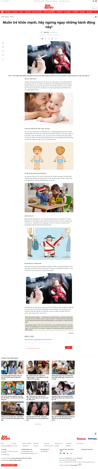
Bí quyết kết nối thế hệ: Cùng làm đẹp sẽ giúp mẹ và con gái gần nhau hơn (37, 418)
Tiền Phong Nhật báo (51, 1)
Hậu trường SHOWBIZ (49, 11)
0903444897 (45, 451)
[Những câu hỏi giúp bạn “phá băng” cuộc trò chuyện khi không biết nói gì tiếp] (12, 408)
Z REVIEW (75, 11)
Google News (96, 17)
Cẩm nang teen (7, 16)
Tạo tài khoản (36, 339)
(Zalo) (31, 451)
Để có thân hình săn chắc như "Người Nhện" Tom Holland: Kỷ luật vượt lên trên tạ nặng (37, 377)
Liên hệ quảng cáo (26, 449)
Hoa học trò (5, 437)
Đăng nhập (27, 339)
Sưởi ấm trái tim (58, 443)
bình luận (55, 38)
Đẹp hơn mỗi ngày (37, 11)
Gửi (69, 347)
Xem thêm (96, 12)
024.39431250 (6, 454)
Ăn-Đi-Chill (59, 11)
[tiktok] (68, 453)
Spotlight (82, 11)
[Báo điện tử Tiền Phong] (81, 439)
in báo (52, 38)
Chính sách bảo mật (87, 449)
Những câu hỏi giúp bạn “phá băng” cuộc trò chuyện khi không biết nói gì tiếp (12, 418)
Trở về (3, 59)
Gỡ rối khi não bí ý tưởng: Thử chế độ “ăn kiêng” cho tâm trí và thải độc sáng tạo (12, 398)
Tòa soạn (3, 449)
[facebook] (93, 1)
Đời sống (8, 11)
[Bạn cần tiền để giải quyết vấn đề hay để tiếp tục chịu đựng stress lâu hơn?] (63, 408)
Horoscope (89, 11)
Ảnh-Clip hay (67, 11)
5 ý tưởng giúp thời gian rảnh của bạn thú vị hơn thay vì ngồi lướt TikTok (11, 377)
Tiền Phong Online (39, 1)
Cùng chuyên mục (9, 358)
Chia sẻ (3, 47)
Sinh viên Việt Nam (64, 1)
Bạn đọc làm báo (9, 465)
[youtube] (96, 1)
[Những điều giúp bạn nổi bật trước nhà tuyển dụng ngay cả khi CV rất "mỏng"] (63, 367)
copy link (49, 38)
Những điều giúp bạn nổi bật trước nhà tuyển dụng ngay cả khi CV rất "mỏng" (62, 377)
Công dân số (25, 445)
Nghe (3, 43)
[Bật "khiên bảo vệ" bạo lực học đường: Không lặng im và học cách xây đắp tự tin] (37, 388)
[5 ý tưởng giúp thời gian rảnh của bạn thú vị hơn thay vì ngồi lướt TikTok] (12, 367)
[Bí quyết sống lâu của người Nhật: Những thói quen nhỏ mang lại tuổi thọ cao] (63, 388)
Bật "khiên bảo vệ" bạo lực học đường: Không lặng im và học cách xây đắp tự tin (37, 398)
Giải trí (21, 11)
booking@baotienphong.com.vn (30, 453)
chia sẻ (42, 38)
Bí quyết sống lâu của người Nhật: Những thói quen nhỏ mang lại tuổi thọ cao (62, 398)
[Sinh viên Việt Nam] (92, 439)
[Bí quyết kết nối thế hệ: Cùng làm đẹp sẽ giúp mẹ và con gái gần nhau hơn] (37, 408)
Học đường (28, 11)
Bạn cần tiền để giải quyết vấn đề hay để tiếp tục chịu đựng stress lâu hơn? (63, 418)
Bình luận (3, 55)
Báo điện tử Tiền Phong (49, 6)
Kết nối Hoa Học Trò (48, 445)
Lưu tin (3, 51)
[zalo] (72, 453)
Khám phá (14, 11)
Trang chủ (2, 12)
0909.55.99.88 (26, 451)
